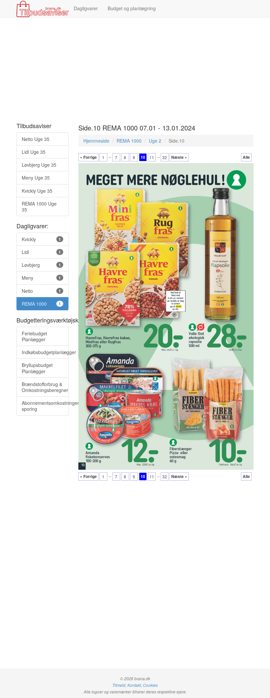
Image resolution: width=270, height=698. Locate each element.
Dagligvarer (86, 8)
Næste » (179, 157)
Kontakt (134, 685)
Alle (246, 157)
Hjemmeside (96, 140)
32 (164, 157)
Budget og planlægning (132, 8)
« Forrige (88, 157)
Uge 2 (155, 140)
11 (151, 157)
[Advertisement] (135, 70)
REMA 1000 (129, 140)
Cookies (150, 685)
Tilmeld (118, 685)
